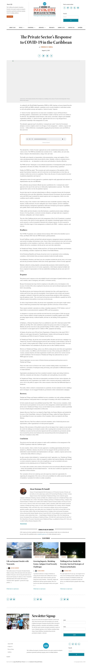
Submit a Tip (61, 27)
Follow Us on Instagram (76, 644)
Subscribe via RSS (79, 644)
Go (70, 20)
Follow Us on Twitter (73, 644)
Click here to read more (13, 589)
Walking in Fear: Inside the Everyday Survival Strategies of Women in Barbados (72, 564)
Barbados (64, 557)
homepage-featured (39, 557)
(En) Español (9, 16)
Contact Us (71, 27)
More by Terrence (23, 523)
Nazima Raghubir (15, 568)
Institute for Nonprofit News (35, 662)
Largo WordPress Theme (19, 662)
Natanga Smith (67, 570)
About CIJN (12, 27)
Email (64, 626)
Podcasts (51, 27)
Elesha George (40, 570)
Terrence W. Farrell (47, 47)
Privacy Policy (11, 649)
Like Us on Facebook (70, 644)
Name (64, 620)
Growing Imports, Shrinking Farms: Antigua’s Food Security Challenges (45, 564)
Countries (31, 27)
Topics (21, 27)
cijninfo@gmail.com (42, 534)
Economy (10, 557)
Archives (41, 27)
